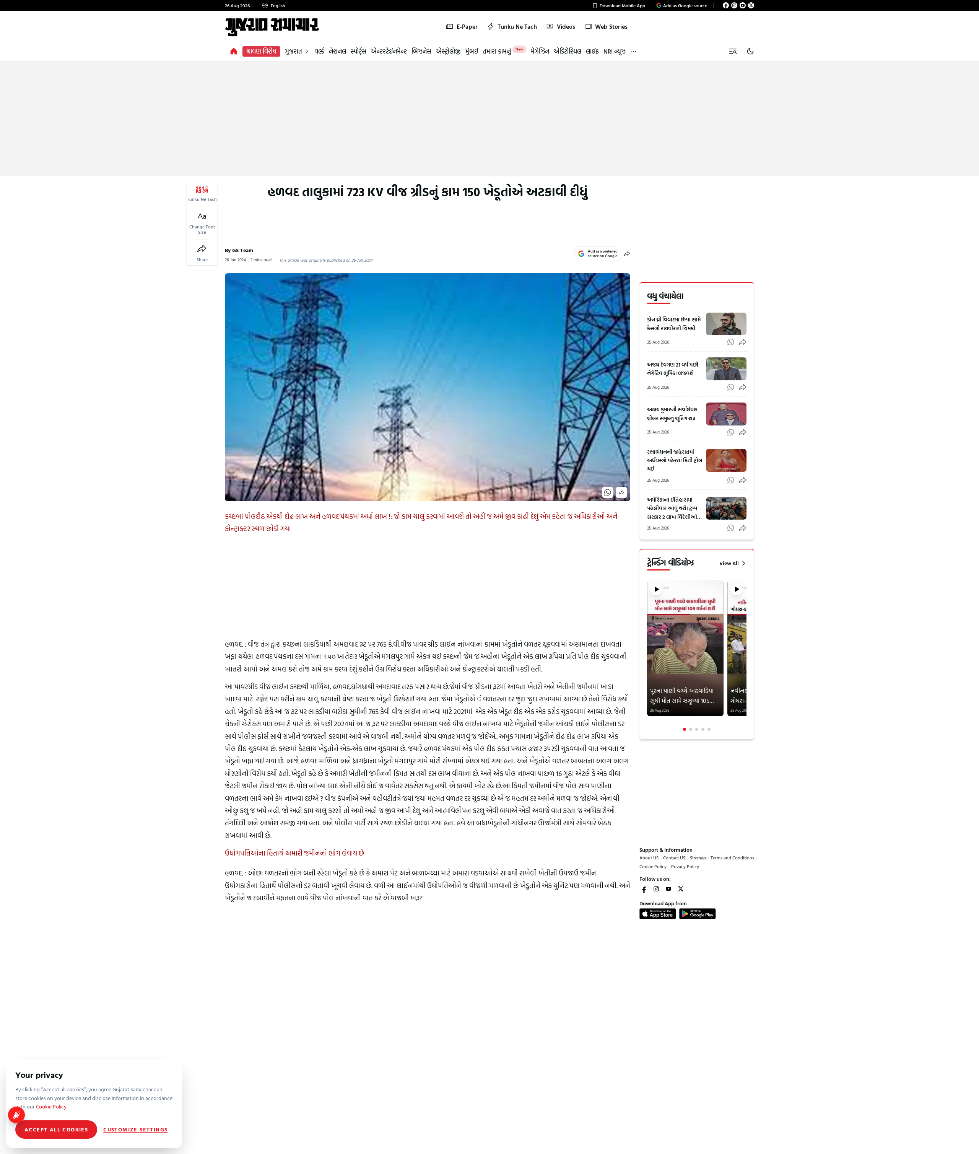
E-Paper (467, 26)
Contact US (674, 857)
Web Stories (611, 26)
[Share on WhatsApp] (607, 492)
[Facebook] (726, 5)
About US (649, 857)
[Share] (202, 248)
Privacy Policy (685, 866)
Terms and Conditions (732, 857)
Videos (566, 26)
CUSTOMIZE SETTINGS (135, 1129)
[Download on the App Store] (657, 913)
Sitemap (698, 857)
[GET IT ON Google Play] (697, 913)
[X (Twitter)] (751, 5)
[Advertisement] (489, 119)
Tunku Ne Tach (517, 26)
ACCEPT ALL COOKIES (56, 1129)
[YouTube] (743, 5)
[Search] (732, 51)
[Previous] (648, 656)
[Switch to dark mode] (750, 51)
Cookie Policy (653, 866)
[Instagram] (734, 5)
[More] (633, 51)
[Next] (746, 656)
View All (729, 563)
